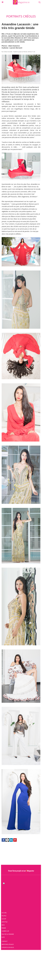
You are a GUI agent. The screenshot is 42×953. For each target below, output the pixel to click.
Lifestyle (4, 922)
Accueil (4, 913)
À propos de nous (8, 947)
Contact (4, 941)
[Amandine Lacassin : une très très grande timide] (21, 56)
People (4, 916)
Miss (3, 925)
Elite (3, 937)
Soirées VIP (5, 931)
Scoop (4, 919)
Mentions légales (8, 944)
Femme (4, 928)
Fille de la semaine (8, 934)
